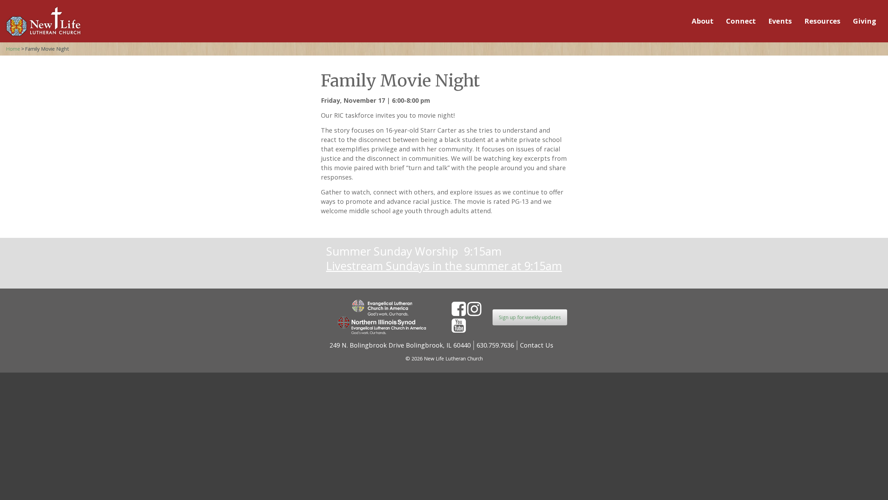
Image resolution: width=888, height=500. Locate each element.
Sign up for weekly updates (530, 317)
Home (13, 48)
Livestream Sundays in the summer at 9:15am (444, 265)
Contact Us (536, 345)
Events (780, 21)
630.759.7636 (495, 345)
